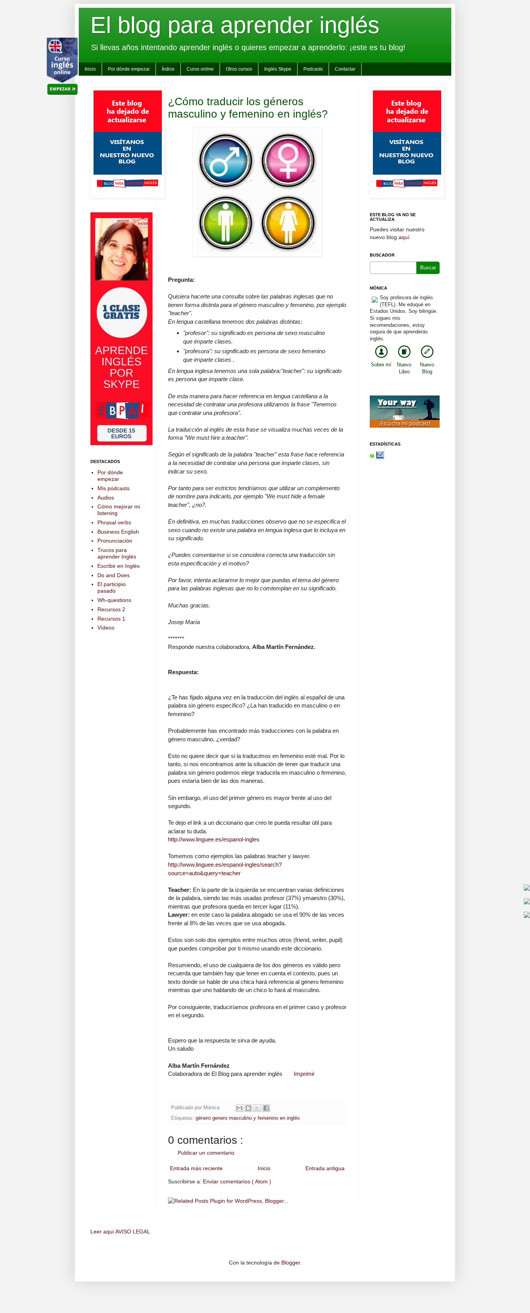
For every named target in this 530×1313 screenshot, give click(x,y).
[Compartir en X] (257, 1108)
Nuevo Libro (404, 368)
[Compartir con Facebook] (266, 1108)
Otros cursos (239, 69)
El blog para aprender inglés (234, 25)
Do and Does (113, 575)
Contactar (345, 69)
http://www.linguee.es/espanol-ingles (214, 839)
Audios (105, 497)
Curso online (200, 69)
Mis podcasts (113, 488)
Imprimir (304, 1073)
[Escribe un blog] (248, 1108)
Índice (168, 69)
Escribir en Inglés (118, 566)
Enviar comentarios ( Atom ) (237, 1181)
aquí (403, 237)
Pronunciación (114, 541)
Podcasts (313, 69)
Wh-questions (114, 600)
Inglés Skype (277, 69)
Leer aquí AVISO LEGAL (120, 1231)
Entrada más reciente (196, 1168)
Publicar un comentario (206, 1153)
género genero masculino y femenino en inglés (248, 1118)
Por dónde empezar (129, 69)
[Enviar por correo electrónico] (239, 1108)
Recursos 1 (111, 619)
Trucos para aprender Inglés (116, 553)
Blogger (290, 1262)
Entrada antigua (325, 1168)
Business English (118, 532)
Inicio (90, 69)
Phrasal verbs (114, 522)
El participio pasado (111, 587)
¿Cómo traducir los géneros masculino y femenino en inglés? (248, 107)
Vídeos (105, 627)
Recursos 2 (111, 609)
